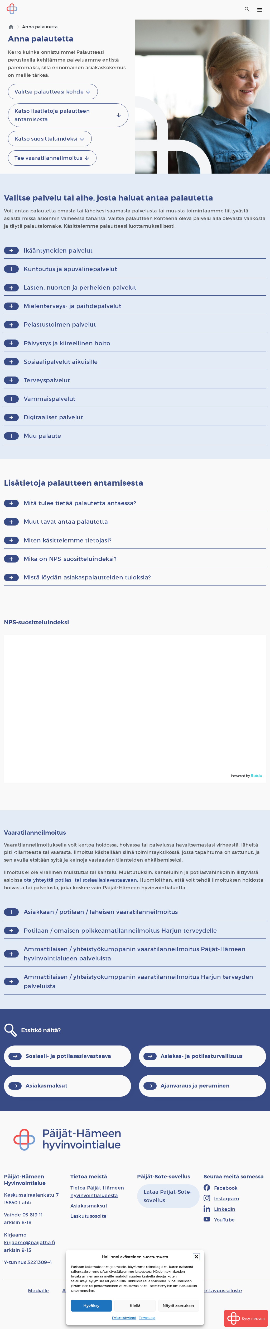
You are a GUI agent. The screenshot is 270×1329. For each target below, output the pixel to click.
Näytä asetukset (178, 1305)
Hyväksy (91, 1305)
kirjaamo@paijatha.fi (29, 1243)
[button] (196, 1256)
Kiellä (135, 1305)
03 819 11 (32, 1215)
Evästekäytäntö (124, 1318)
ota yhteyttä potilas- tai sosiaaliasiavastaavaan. (81, 880)
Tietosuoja (147, 1318)
